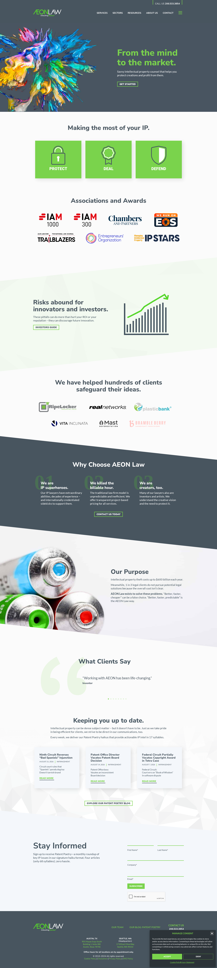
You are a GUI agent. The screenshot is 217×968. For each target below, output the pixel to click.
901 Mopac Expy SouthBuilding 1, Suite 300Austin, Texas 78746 (92, 944)
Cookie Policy (175, 962)
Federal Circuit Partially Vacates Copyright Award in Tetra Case (158, 758)
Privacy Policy (115, 958)
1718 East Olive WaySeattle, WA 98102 (125, 945)
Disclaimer (102, 958)
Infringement (63, 761)
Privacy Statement (187, 962)
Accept (167, 956)
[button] (212, 933)
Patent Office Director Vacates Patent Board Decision (105, 758)
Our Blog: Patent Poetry (144, 927)
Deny (198, 956)
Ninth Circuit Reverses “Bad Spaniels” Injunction (55, 756)
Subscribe (136, 886)
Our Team (117, 927)
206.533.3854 (172, 3)
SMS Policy (128, 958)
